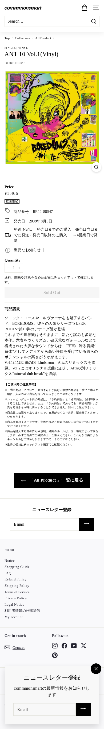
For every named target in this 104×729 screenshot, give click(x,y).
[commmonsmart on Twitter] (83, 645)
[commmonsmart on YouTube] (74, 645)
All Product (43, 38)
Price (9, 187)
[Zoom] (96, 167)
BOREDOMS (15, 63)
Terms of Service (17, 592)
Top (7, 38)
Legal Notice (14, 604)
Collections (22, 38)
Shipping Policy (17, 586)
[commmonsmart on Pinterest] (55, 655)
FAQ (8, 573)
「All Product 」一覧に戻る (55, 480)
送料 (8, 277)
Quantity (13, 260)
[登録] (86, 524)
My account (14, 617)
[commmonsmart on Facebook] (64, 645)
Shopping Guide (17, 567)
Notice (10, 561)
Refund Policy (16, 579)
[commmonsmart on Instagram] (55, 645)
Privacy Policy (16, 598)
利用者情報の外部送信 (22, 611)
